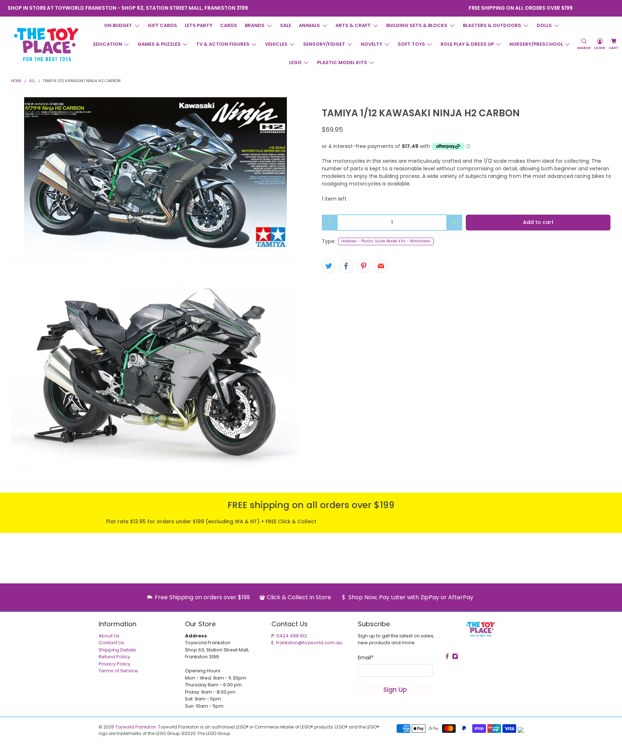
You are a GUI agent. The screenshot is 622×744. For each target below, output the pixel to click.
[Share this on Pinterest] (363, 266)
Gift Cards (162, 25)
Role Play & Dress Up (467, 44)
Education (107, 44)
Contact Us (111, 642)
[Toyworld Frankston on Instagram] (361, 8)
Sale (285, 25)
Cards (228, 25)
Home (16, 81)
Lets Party (198, 25)
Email (366, 657)
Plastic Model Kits (342, 62)
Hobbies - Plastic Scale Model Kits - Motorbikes (386, 241)
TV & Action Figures (222, 44)
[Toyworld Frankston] (46, 44)
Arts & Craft (353, 25)
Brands (255, 25)
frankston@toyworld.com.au (309, 642)
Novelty (371, 44)
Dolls (544, 25)
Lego (295, 62)
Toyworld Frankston (135, 727)
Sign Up (395, 689)
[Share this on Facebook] (346, 266)
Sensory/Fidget (324, 44)
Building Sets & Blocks (416, 25)
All (32, 81)
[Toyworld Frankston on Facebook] (351, 8)
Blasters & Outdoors (492, 25)
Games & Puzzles (159, 44)
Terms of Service (118, 670)
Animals (309, 25)
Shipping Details (117, 649)
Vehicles (276, 44)
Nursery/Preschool (536, 44)
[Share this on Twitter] (328, 266)
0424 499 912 (291, 635)
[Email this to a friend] (381, 266)
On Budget (118, 25)
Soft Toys (411, 44)
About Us (109, 635)
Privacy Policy (114, 663)
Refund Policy (114, 656)
